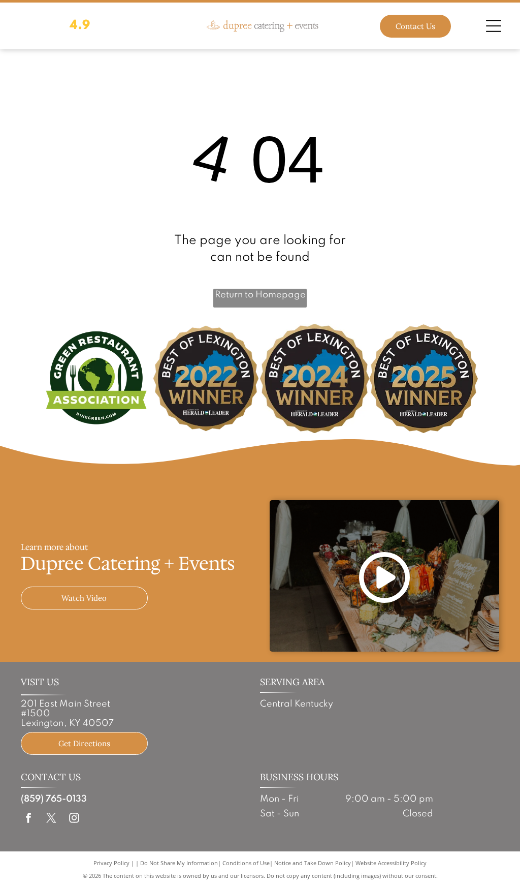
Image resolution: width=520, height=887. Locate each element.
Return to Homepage (260, 294)
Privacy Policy (111, 863)
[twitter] (51, 819)
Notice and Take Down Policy (312, 863)
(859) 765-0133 (54, 799)
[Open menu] (493, 26)
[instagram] (74, 819)
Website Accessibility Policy (391, 863)
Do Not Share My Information (179, 863)
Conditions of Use (246, 863)
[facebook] (28, 819)
